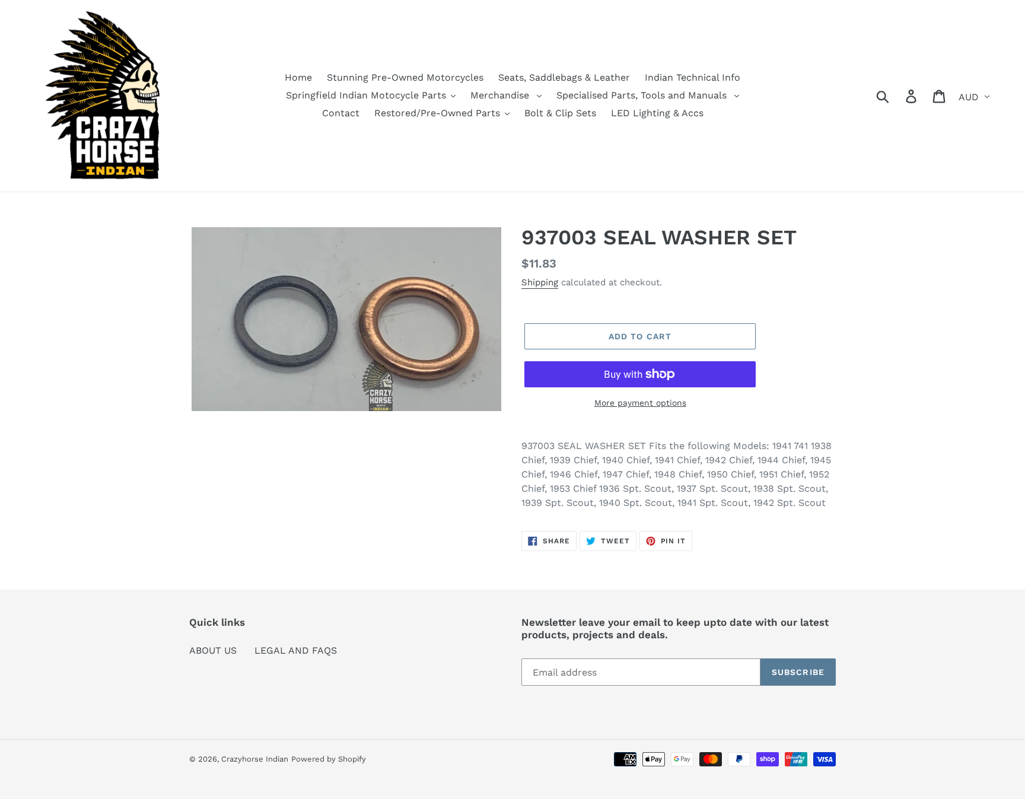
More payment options (640, 403)
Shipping (539, 282)
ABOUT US (213, 650)
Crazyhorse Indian (254, 759)
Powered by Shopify (328, 759)
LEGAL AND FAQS (295, 650)
